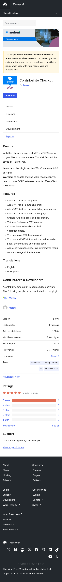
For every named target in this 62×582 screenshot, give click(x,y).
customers (35, 363)
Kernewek (15, 542)
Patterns (37, 480)
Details (9, 106)
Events (36, 494)
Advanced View (11, 376)
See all (55, 425)
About (6, 465)
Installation (11, 121)
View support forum (13, 447)
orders (55, 363)
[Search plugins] (33, 23)
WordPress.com (12, 514)
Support (10, 136)
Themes (36, 470)
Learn (6, 489)
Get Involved (39, 489)
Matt (7, 519)
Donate (37, 499)
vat (41, 368)
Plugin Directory (10, 13)
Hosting (7, 475)
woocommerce (51, 368)
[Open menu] (57, 4)
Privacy (7, 480)
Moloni (26, 85)
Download (10, 95)
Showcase (38, 465)
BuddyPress (11, 529)
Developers (9, 499)
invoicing (46, 363)
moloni (12, 307)
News (6, 470)
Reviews (10, 114)
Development (13, 128)
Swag (36, 505)
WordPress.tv (11, 505)
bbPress (9, 524)
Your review (9, 425)
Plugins (36, 475)
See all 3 (55, 356)
